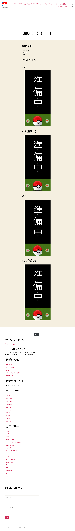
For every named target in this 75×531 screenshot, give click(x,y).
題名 (5, 502)
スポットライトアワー (26, 4)
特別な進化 (60, 6)
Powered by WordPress (34, 527)
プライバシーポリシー (44, 4)
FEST (15, 3)
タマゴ (7, 453)
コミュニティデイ (10, 445)
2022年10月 (9, 404)
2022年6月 (8, 415)
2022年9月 (8, 407)
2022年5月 (8, 418)
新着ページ (9, 364)
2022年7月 (8, 412)
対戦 (7, 467)
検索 (5, 331)
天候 (7, 464)
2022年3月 (8, 421)
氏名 (5, 492)
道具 (66, 6)
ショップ (17, 4)
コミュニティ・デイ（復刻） (60, 3)
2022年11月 (9, 401)
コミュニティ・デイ (46, 3)
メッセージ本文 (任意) (9, 507)
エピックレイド (36, 3)
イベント (29, 3)
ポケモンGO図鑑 (54, 4)
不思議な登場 (63, 4)
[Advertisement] (37, 22)
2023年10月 (9, 398)
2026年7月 (8, 395)
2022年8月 (8, 410)
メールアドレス (8, 497)
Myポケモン (21, 3)
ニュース (35, 4)
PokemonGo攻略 (13, 527)
